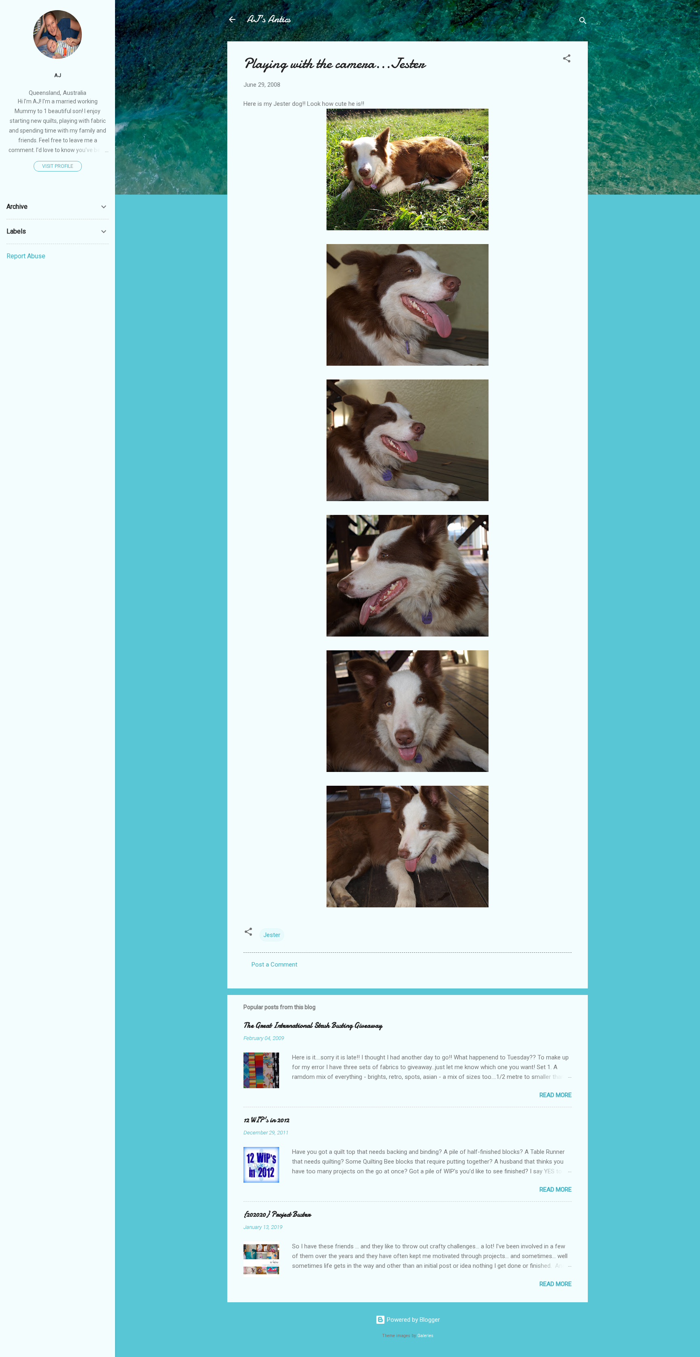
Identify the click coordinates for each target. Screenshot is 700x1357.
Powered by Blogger (412, 1319)
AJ (57, 75)
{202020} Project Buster (276, 1214)
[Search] (583, 22)
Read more (556, 1095)
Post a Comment (274, 964)
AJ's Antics (268, 19)
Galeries (425, 1335)
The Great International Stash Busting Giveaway (312, 1025)
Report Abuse (25, 256)
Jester (271, 935)
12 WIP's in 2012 (266, 1120)
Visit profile (57, 166)
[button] (567, 60)
